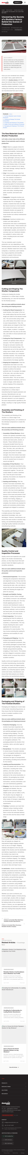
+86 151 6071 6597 (9, 1125)
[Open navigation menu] (24, 2)
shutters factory (13, 80)
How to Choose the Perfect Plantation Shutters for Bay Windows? (11, 1050)
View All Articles (13, 1067)
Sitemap (22, 1152)
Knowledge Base (18, 29)
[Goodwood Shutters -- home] (14, 1103)
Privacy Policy (7, 1152)
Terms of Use (15, 1152)
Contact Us (17, 2)
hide (10, 114)
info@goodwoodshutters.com (11, 1122)
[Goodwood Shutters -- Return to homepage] (5, 2)
